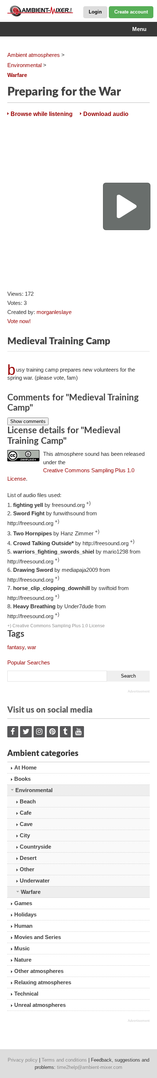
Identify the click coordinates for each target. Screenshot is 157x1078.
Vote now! (19, 321)
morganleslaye (54, 312)
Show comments (28, 421)
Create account (131, 12)
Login (95, 12)
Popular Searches (28, 662)
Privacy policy (23, 1060)
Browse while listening (42, 114)
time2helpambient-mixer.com (89, 1067)
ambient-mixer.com (43, 11)
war (31, 647)
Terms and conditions (64, 1060)
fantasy (15, 647)
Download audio (106, 114)
